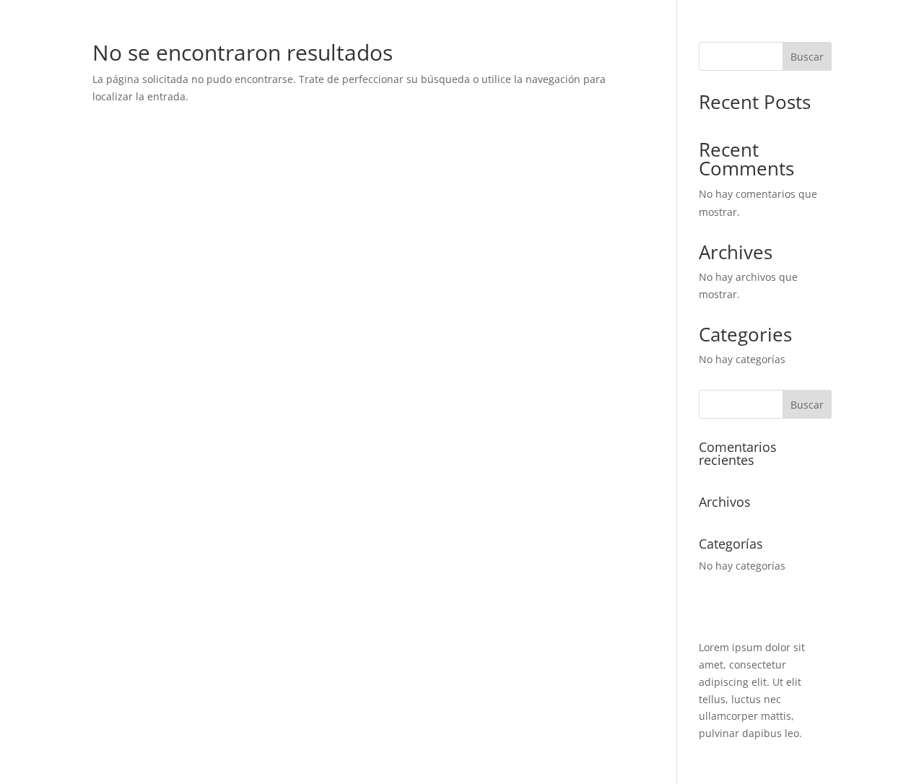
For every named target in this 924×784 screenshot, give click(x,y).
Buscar (807, 57)
